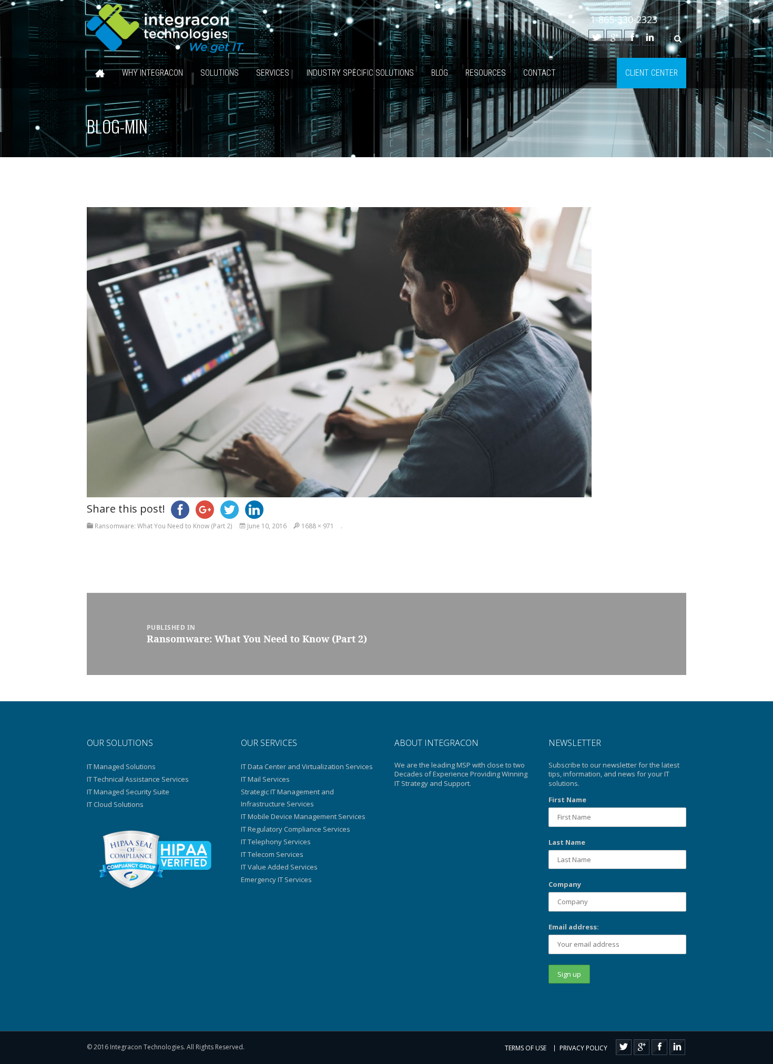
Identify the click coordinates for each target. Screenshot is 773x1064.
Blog (439, 73)
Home (100, 73)
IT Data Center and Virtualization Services (307, 766)
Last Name (566, 842)
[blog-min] (339, 351)
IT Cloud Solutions (115, 804)
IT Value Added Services (279, 867)
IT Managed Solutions (121, 766)
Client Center (651, 73)
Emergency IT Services (276, 879)
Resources (485, 73)
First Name (567, 799)
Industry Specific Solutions (360, 73)
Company (564, 884)
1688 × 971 (317, 525)
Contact (539, 73)
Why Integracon (152, 73)
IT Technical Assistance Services (138, 779)
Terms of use (525, 1047)
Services (272, 73)
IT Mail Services (265, 779)
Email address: (573, 927)
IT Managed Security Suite (128, 791)
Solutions (219, 73)
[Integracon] (166, 29)
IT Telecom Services (272, 854)
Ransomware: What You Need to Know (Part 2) (163, 525)
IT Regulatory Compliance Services (295, 829)
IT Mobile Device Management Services (303, 816)
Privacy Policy (583, 1047)
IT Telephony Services (276, 841)
